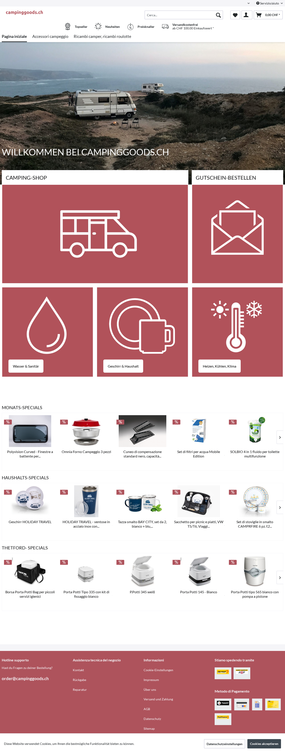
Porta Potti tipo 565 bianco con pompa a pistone (255, 594)
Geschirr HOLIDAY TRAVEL (30, 522)
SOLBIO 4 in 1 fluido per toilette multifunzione (254, 453)
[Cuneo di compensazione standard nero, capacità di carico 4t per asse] (142, 431)
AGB (147, 709)
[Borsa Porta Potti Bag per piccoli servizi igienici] (30, 571)
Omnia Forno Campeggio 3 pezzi (86, 451)
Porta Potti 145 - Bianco (198, 592)
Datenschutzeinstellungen (224, 744)
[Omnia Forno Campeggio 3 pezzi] (86, 431)
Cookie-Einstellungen (158, 670)
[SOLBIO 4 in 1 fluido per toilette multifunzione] (255, 431)
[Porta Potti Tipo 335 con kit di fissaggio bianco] (86, 571)
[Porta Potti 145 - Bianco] (198, 571)
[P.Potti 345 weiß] (142, 571)
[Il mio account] (246, 14)
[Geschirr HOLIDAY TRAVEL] (30, 501)
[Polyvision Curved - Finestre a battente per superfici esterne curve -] (30, 431)
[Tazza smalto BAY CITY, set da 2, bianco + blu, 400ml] (142, 501)
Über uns (150, 689)
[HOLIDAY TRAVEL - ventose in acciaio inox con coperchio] (86, 501)
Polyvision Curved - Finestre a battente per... (30, 453)
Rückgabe (79, 680)
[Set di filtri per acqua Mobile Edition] (198, 431)
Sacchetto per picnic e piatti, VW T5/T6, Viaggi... (198, 524)
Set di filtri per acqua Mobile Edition (198, 453)
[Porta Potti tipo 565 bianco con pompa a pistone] (255, 571)
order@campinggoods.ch (25, 678)
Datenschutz (152, 719)
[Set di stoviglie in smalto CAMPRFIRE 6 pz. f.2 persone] (255, 501)
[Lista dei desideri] (235, 14)
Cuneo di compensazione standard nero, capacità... (142, 453)
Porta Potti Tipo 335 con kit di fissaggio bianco (86, 594)
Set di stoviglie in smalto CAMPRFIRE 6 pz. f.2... (254, 524)
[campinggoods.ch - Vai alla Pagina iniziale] (36, 12)
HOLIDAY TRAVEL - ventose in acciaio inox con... (86, 524)
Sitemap (149, 728)
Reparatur (80, 689)
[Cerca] (218, 14)
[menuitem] (184, 14)
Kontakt (78, 670)
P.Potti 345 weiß (142, 592)
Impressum (151, 680)
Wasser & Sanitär (26, 366)
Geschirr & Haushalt (123, 366)
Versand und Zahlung (158, 699)
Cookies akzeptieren (264, 744)
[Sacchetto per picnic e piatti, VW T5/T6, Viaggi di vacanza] (198, 501)
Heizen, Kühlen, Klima (219, 366)
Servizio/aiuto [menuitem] (269, 3)
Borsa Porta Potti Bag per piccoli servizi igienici (30, 594)
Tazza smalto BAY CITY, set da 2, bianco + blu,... (142, 524)
